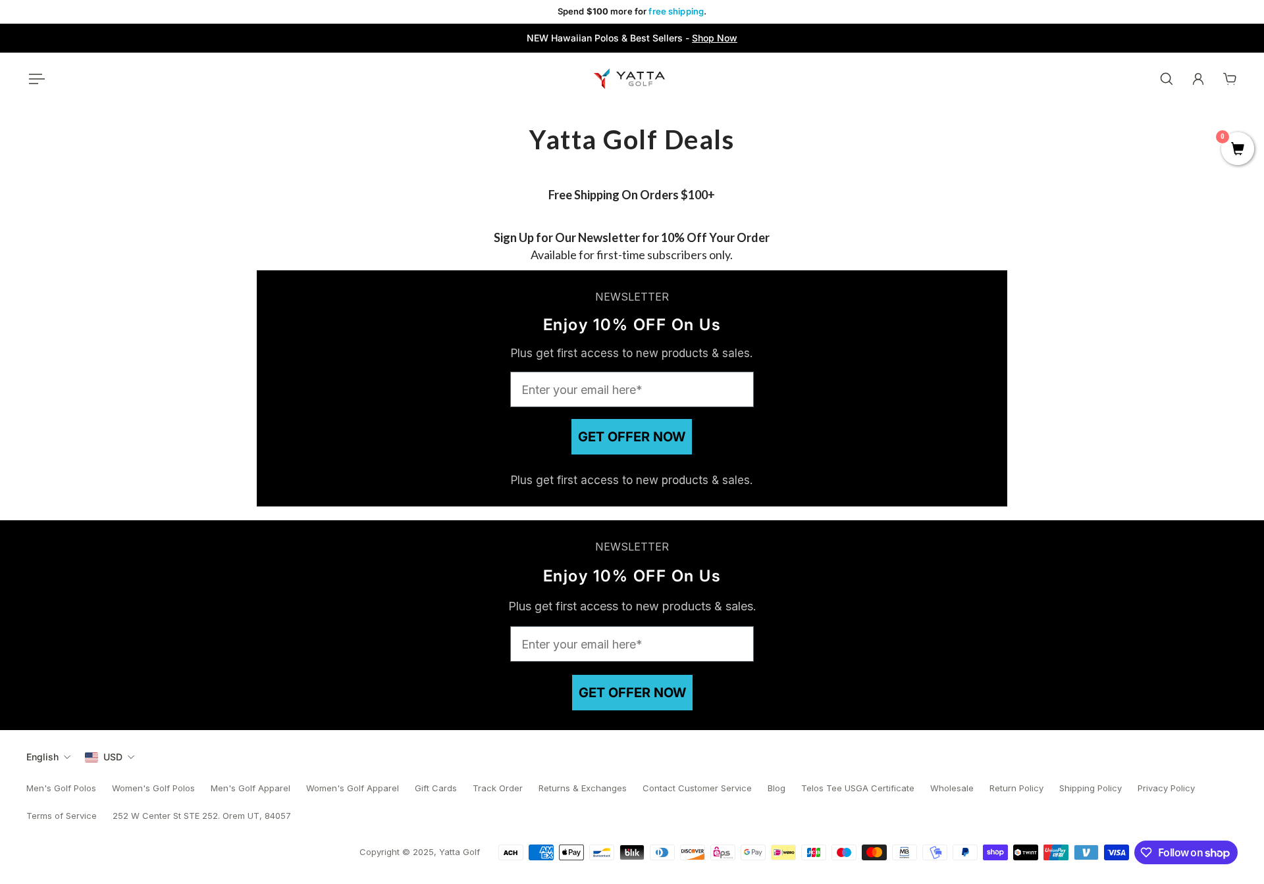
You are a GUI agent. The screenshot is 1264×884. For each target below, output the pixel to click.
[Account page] (1198, 78)
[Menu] (34, 78)
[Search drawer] (1166, 78)
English (42, 756)
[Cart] (1230, 78)
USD (112, 756)
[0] (1237, 150)
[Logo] (629, 79)
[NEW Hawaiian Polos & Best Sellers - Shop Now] (632, 38)
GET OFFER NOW (631, 437)
